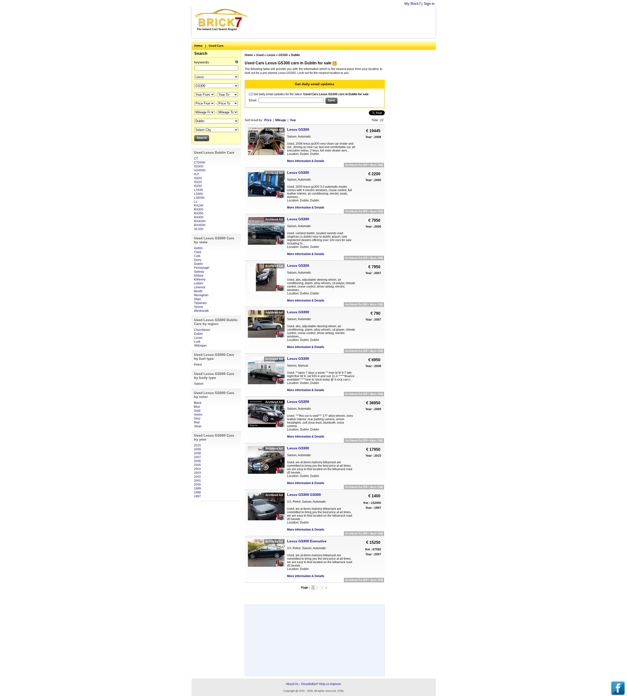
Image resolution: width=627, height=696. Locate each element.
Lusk (197, 341)
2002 (197, 476)
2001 (197, 480)
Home (198, 45)
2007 (197, 457)
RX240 (198, 205)
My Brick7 (412, 3)
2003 (197, 473)
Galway (199, 271)
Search (200, 53)
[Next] (326, 587)
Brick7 (221, 18)
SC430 (198, 229)
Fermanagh (201, 267)
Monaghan (201, 295)
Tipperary (200, 303)
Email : (254, 100)
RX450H (199, 225)
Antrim (198, 248)
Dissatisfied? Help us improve (321, 684)
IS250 (198, 186)
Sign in (429, 3)
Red (197, 422)
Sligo (197, 299)
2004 (197, 469)
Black (197, 403)
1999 (197, 488)
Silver (198, 426)
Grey (197, 418)
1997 (197, 496)
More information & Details (305, 161)
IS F (196, 174)
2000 (197, 484)
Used (260, 55)
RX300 (198, 209)
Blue (197, 406)
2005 (197, 465)
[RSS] (334, 64)
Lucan (198, 337)
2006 (197, 461)
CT (196, 158)
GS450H (199, 170)
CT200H (199, 162)
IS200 (198, 178)
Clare (197, 252)
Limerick (199, 287)
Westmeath (201, 311)
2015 (197, 445)
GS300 (198, 166)
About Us (292, 684)
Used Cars (216, 45)
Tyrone (198, 307)
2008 (197, 453)
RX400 (198, 217)
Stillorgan (200, 345)
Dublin (198, 264)
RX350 (198, 213)
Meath (198, 291)
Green (198, 414)
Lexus (271, 55)
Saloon (199, 383)
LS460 (198, 194)
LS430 (198, 190)
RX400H (199, 221)
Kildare (199, 275)
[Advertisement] (344, 22)
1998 (197, 492)
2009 (197, 449)
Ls (195, 201)
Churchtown (202, 330)
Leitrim (198, 283)
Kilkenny (199, 279)
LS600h (199, 197)
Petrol (198, 364)
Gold (197, 410)
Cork (197, 256)
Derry (197, 260)
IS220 (198, 182)
